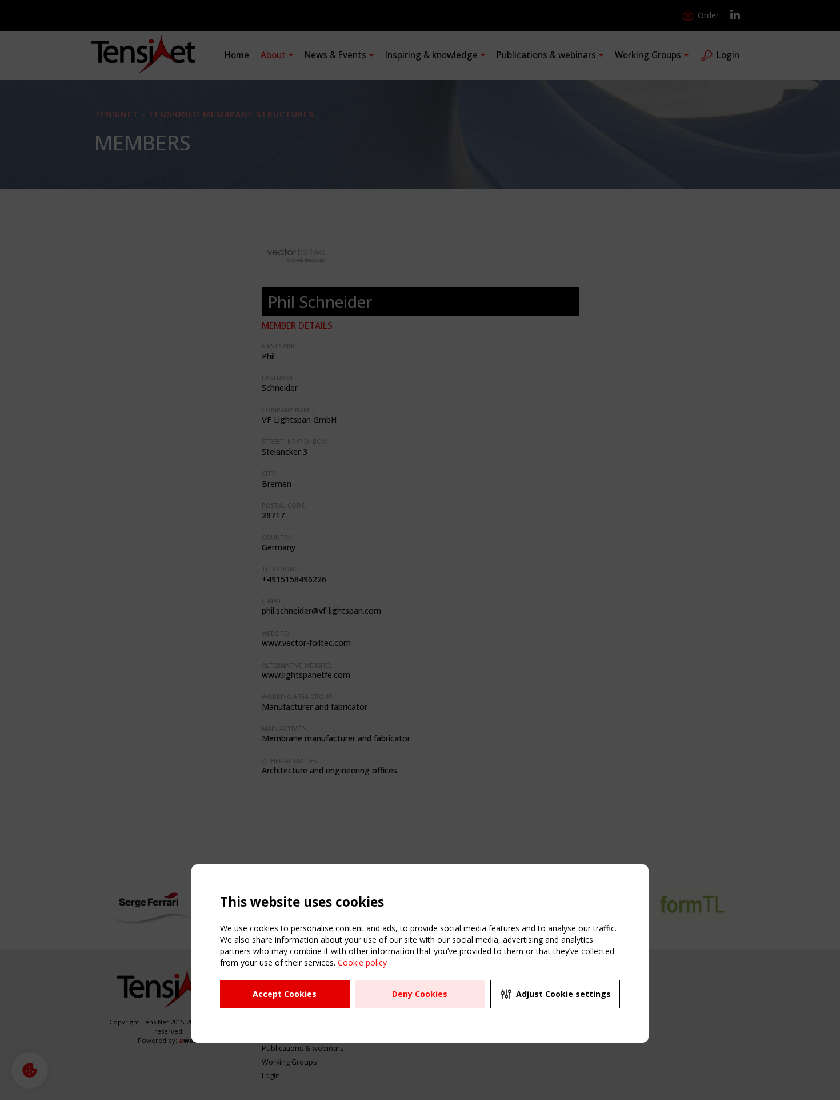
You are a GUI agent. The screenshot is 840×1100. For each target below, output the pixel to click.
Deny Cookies (419, 993)
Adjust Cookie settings (563, 993)
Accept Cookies (285, 993)
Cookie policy (362, 962)
